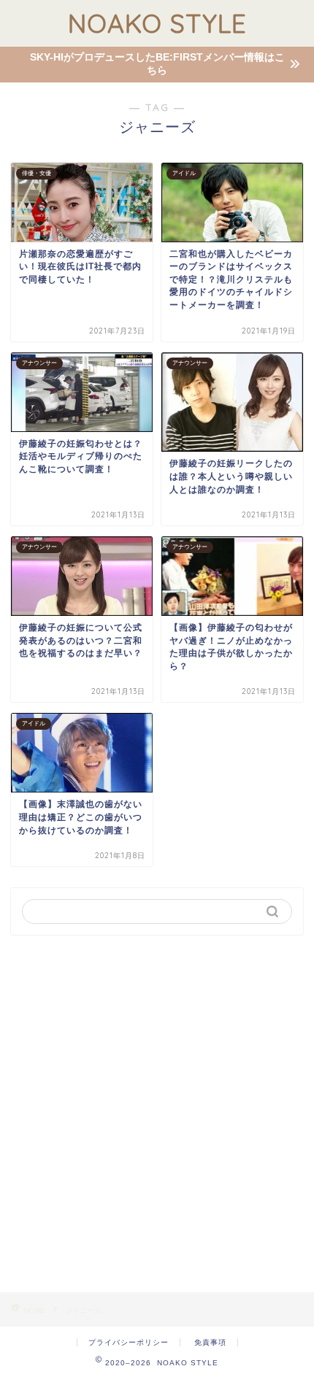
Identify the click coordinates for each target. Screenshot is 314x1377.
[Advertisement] (157, 1113)
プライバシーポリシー (128, 1342)
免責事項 (210, 1342)
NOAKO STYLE (157, 23)
